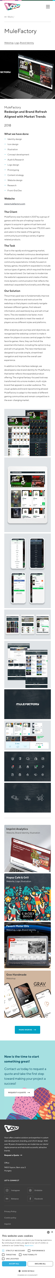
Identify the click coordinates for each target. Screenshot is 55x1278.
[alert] (27, 1253)
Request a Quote (11, 1155)
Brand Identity (27, 43)
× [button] (52, 1232)
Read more (29, 1245)
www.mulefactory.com (14, 203)
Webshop (9, 43)
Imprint (7, 1224)
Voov (12, 6)
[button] (27, 1271)
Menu (48, 7)
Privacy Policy (10, 1211)
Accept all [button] (14, 1264)
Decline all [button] (40, 1264)
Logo (16, 43)
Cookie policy (10, 1217)
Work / (11, 17)
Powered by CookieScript (28, 1275)
